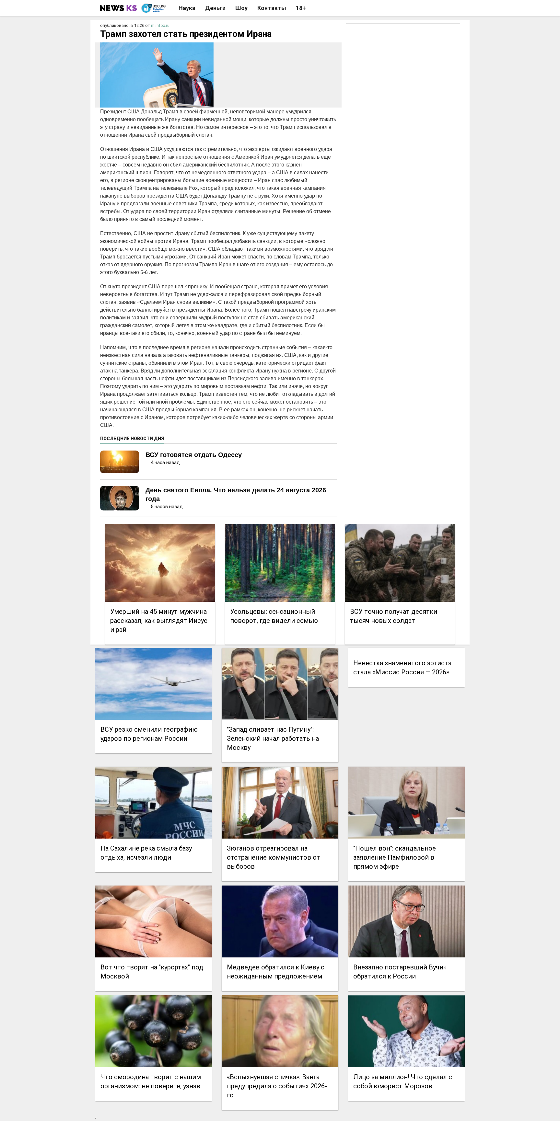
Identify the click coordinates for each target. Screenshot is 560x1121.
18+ (301, 8)
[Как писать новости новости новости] (119, 8)
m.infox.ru (160, 25)
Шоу (241, 8)
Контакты (271, 8)
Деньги (215, 8)
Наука (187, 8)
